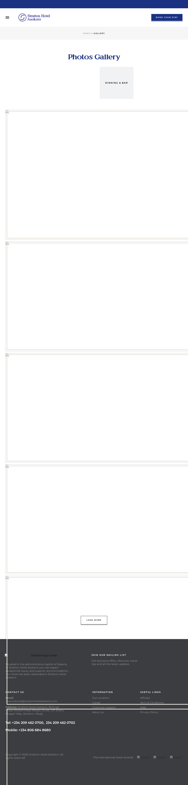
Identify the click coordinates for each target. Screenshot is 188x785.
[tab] (72, 83)
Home (87, 33)
